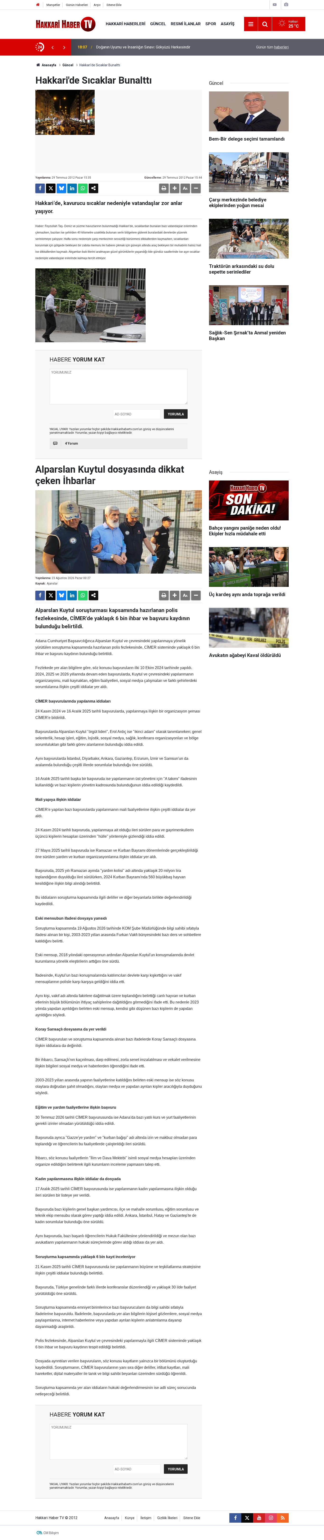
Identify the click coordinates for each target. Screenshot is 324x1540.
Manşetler (53, 5)
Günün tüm (272, 47)
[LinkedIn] (72, 188)
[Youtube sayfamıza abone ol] (259, 1518)
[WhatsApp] (83, 188)
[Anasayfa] (38, 5)
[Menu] (251, 24)
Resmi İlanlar (186, 23)
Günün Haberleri (77, 5)
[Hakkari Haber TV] (65, 23)
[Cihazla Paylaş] (93, 188)
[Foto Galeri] (286, 4)
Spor (210, 23)
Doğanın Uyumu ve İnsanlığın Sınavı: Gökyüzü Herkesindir (143, 47)
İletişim (145, 1518)
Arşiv (97, 5)
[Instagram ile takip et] (271, 1518)
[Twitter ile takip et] (247, 1518)
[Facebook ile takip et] (235, 1518)
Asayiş (227, 23)
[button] (174, 188)
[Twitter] (51, 188)
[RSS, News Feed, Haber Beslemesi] (283, 1518)
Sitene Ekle (113, 5)
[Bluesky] (61, 188)
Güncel (158, 23)
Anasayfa (48, 65)
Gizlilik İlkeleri (167, 1518)
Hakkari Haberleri (125, 23)
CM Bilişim (51, 1533)
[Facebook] (40, 188)
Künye (129, 1518)
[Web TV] (274, 4)
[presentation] (52, 47)
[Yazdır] (164, 188)
